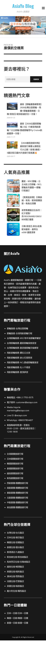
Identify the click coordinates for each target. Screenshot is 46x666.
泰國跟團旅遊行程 (15, 468)
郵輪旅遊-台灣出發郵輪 (17, 328)
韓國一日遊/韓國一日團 (17, 618)
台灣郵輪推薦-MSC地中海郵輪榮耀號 (24, 338)
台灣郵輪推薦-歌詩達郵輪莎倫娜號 (22, 347)
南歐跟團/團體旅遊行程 (17, 487)
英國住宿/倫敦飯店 (15, 586)
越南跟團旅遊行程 (15, 473)
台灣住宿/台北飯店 (15, 532)
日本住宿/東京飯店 (15, 537)
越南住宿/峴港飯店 (15, 566)
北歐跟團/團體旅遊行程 (17, 497)
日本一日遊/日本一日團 (17, 613)
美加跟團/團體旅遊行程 (17, 507)
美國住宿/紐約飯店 (15, 571)
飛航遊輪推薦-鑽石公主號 (18, 352)
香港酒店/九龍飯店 (15, 552)
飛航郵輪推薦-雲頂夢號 (17, 372)
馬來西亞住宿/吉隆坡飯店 (18, 561)
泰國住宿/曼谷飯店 (15, 547)
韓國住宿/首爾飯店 (15, 542)
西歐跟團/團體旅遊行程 (17, 483)
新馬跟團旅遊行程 (15, 478)
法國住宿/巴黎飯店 (15, 581)
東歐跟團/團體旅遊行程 (17, 492)
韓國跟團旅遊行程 (15, 463)
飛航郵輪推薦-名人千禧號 (18, 367)
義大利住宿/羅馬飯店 (16, 591)
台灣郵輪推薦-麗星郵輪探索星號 (21, 343)
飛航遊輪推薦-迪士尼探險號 (19, 357)
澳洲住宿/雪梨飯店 (15, 576)
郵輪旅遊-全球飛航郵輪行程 (19, 333)
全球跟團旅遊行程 (15, 453)
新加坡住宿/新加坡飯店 (17, 557)
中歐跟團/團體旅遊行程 (17, 502)
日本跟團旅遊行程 (15, 458)
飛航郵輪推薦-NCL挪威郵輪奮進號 (22, 362)
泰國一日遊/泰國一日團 (17, 622)
